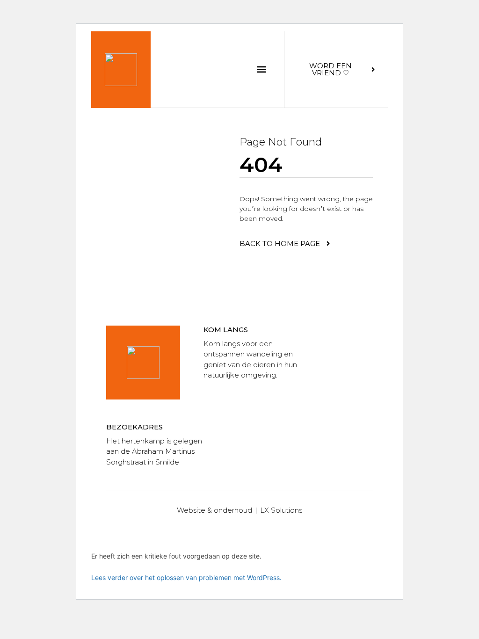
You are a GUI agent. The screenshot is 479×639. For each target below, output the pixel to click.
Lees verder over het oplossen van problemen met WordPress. (186, 577)
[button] (261, 69)
